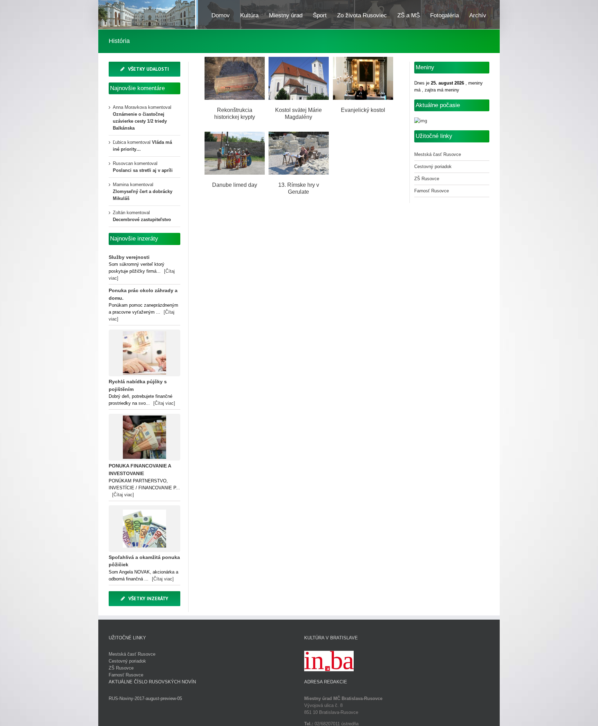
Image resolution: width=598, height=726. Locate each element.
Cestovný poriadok (433, 166)
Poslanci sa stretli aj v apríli (143, 170)
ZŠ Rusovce (426, 178)
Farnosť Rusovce (431, 190)
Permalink (235, 69)
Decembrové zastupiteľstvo (142, 219)
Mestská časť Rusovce (437, 154)
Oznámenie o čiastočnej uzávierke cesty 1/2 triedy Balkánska (140, 121)
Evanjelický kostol (363, 85)
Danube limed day (235, 160)
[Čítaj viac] (164, 403)
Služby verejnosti (129, 257)
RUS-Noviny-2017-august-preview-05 (145, 698)
